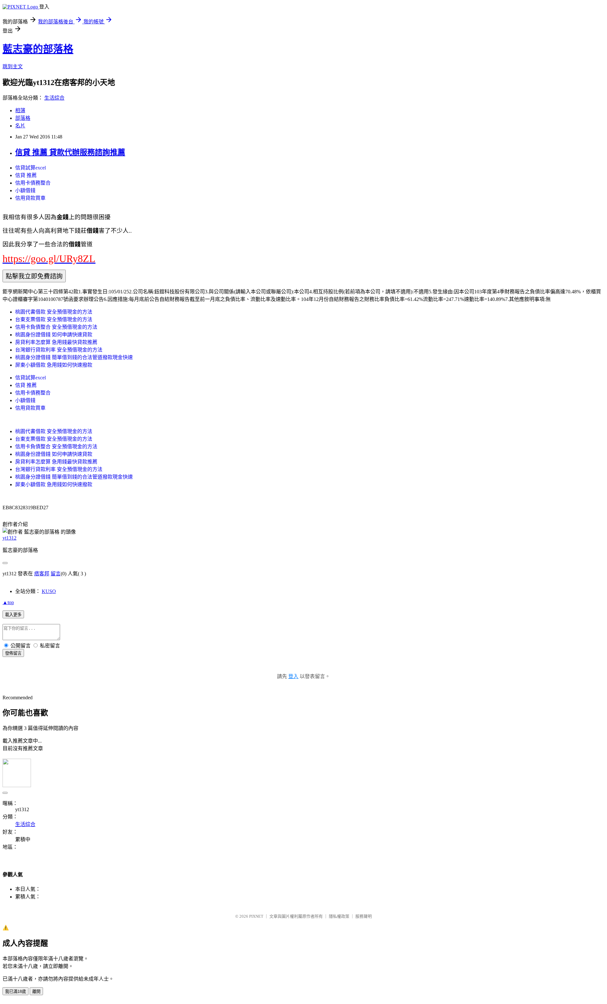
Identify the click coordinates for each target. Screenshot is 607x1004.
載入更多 (13, 614)
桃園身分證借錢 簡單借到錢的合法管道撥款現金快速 (74, 357)
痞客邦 (41, 573)
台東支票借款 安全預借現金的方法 (53, 319)
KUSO (49, 591)
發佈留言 (13, 653)
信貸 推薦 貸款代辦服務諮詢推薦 (70, 152)
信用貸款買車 (30, 198)
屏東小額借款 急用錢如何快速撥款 (53, 365)
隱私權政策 (339, 916)
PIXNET (256, 916)
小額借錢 (25, 190)
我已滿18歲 (15, 991)
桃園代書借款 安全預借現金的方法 (53, 312)
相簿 (20, 110)
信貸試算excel (30, 167)
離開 (36, 991)
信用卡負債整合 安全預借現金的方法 (56, 327)
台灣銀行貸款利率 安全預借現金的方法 (58, 349)
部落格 (22, 118)
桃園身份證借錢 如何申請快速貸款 (53, 334)
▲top (8, 602)
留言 (56, 573)
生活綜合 (54, 98)
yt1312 (9, 538)
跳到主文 (13, 66)
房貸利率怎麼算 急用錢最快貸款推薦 (56, 342)
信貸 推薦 (26, 175)
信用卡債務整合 (33, 183)
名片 (20, 125)
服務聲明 (363, 916)
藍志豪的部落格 (38, 49)
